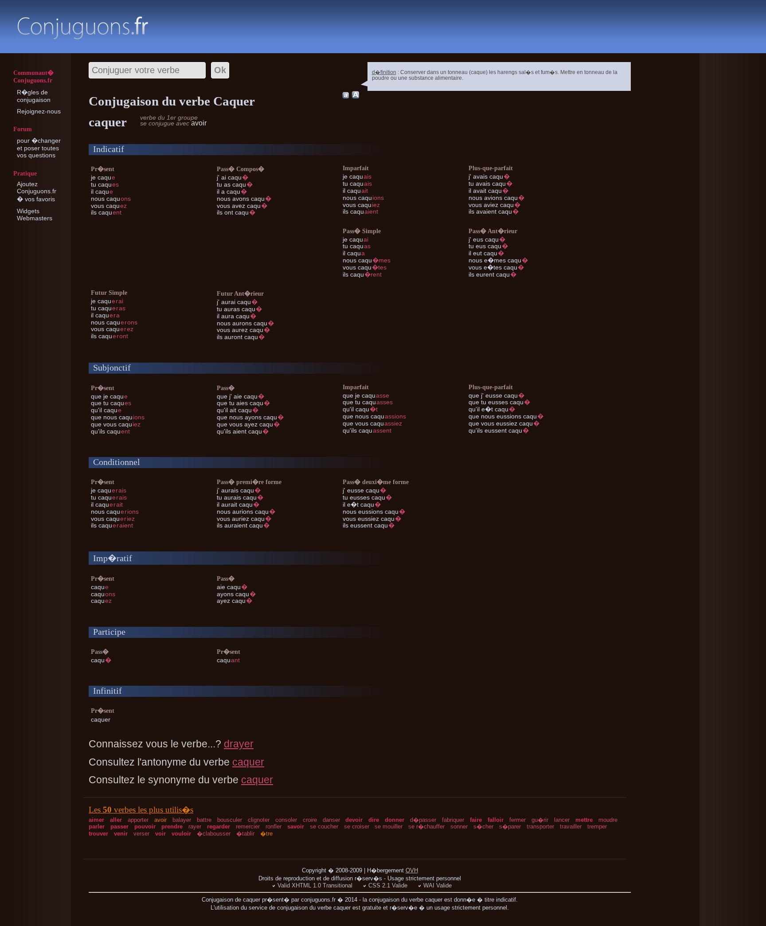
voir (160, 833)
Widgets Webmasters (34, 214)
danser (331, 820)
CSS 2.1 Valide (387, 885)
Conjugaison (82, 27)
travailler (571, 826)
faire (476, 820)
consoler (286, 820)
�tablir (245, 833)
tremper (597, 826)
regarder (218, 826)
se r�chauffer (426, 826)
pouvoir (145, 826)
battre (204, 820)
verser (141, 833)
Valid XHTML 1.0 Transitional (314, 885)
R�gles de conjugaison (34, 96)
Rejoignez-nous (39, 111)
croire (310, 820)
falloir (496, 820)
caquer (248, 762)
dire (373, 820)
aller (116, 820)
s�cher (483, 826)
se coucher (324, 826)
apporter (138, 820)
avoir (160, 820)
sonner (459, 826)
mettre (584, 820)
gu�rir (540, 820)
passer (119, 826)
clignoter (259, 820)
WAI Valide (437, 885)
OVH (412, 870)
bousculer (229, 820)
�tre (266, 833)
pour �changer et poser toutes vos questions (39, 148)
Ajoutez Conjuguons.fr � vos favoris (36, 191)
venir (121, 833)
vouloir (181, 833)
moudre (607, 820)
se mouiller (389, 826)
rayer (194, 826)
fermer (517, 820)
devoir (354, 820)
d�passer (423, 820)
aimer (96, 820)
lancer (562, 820)
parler (97, 826)
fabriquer (453, 820)
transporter (540, 826)
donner (394, 820)
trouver (98, 833)
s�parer (510, 826)
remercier (248, 826)
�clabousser (214, 833)
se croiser (356, 826)
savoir (295, 826)
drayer (239, 744)
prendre (172, 826)
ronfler (273, 826)
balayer (181, 820)
